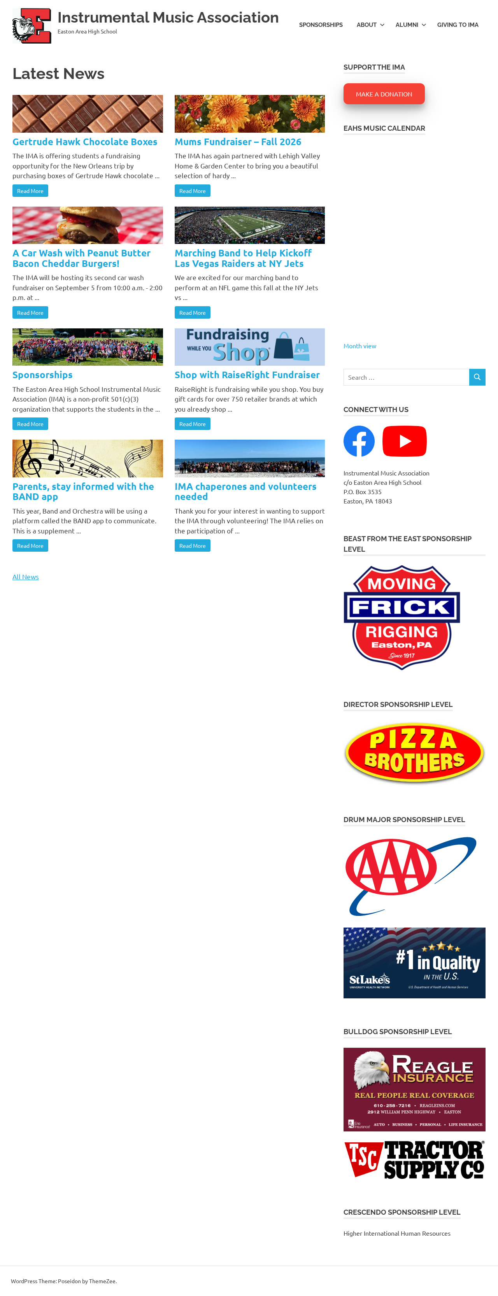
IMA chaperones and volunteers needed (246, 491)
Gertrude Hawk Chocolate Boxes (85, 141)
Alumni (407, 24)
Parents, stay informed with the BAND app (83, 491)
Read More (30, 190)
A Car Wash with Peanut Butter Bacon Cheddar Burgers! (81, 258)
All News (25, 576)
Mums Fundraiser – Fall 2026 (238, 141)
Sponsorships (321, 24)
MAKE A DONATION (384, 94)
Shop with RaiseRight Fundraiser (247, 374)
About (367, 24)
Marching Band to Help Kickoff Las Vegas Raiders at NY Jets (243, 258)
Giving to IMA (458, 24)
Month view (360, 345)
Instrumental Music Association (168, 17)
